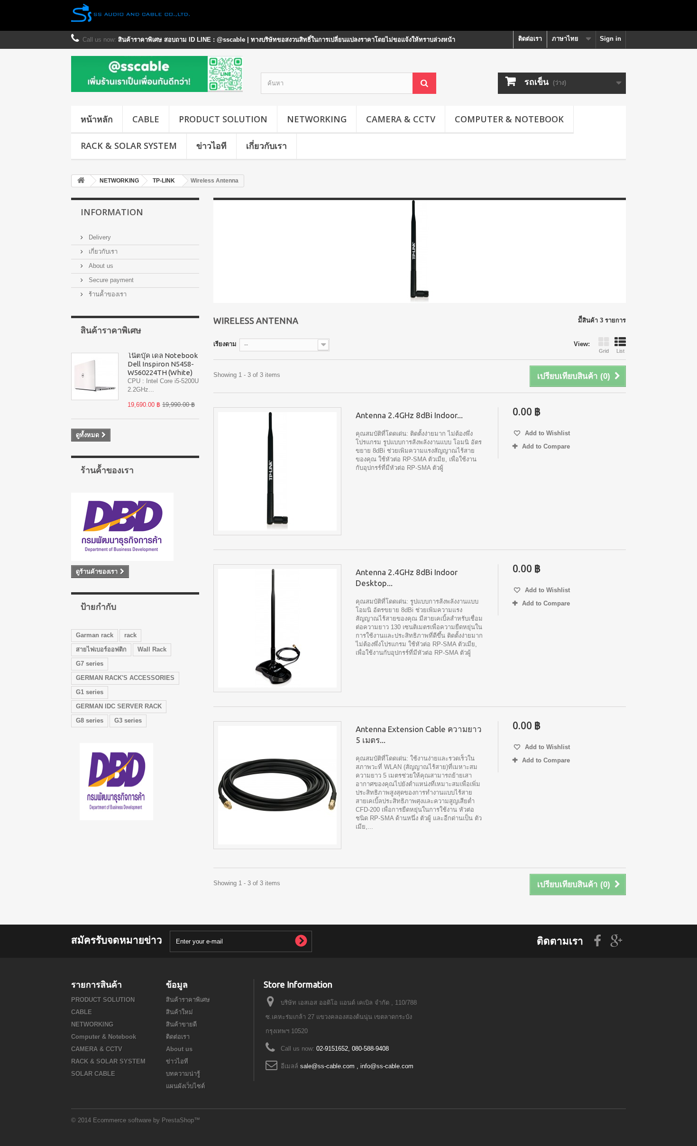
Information (112, 212)
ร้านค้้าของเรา (107, 294)
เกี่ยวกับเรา (266, 145)
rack (130, 635)
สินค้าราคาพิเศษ (111, 330)
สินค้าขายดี (181, 1024)
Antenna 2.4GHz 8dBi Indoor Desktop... (407, 577)
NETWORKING (317, 119)
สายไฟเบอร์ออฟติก (101, 649)
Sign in (610, 38)
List (620, 351)
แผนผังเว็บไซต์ (185, 1086)
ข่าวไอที (211, 145)
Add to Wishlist (546, 433)
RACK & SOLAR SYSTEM (129, 145)
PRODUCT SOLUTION (223, 119)
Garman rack (94, 635)
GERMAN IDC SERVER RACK (119, 706)
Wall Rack (152, 649)
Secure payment (110, 280)
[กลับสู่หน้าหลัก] (348, 15)
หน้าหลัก (97, 119)
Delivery (99, 237)
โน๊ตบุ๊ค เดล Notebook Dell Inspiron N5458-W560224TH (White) (163, 363)
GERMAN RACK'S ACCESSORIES (125, 677)
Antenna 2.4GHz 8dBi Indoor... (409, 415)
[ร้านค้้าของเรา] (135, 527)
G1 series (89, 692)
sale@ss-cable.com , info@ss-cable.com (356, 1066)
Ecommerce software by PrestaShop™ (146, 1120)
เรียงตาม (225, 344)
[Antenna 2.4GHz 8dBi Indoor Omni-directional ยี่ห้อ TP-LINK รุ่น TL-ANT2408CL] (277, 471)
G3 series (128, 720)
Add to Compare (546, 446)
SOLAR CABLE (93, 1073)
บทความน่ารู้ (183, 1073)
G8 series (89, 720)
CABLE (145, 119)
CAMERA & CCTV (400, 119)
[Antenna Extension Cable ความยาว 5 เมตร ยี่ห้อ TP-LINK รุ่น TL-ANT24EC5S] (277, 785)
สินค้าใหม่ (179, 1012)
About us (100, 265)
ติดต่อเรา (530, 38)
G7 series (89, 663)
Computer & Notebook (509, 119)
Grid (604, 351)
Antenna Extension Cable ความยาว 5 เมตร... (419, 734)
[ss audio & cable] (116, 781)
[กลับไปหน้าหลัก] (81, 181)
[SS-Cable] (159, 74)
